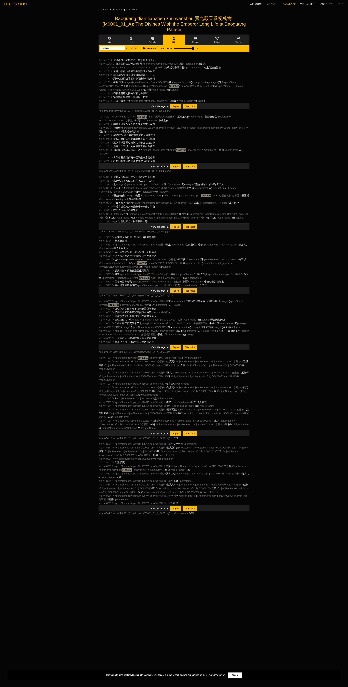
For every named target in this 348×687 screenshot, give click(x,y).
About (272, 4)
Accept (235, 675)
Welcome (256, 4)
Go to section (166, 48)
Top (135, 48)
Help (340, 4)
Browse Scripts (120, 9)
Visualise (307, 4)
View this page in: (159, 106)
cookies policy (198, 675)
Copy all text (150, 48)
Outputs (326, 4)
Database (289, 4)
